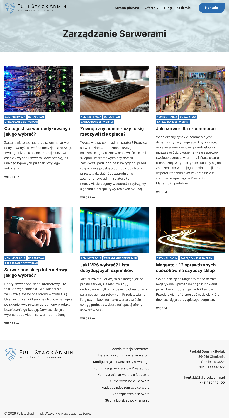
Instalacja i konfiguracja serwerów (123, 355)
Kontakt (211, 8)
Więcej (11, 176)
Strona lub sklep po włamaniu (127, 400)
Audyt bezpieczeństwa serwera (125, 387)
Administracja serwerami (130, 349)
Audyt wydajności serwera (129, 381)
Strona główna (127, 8)
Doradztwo (36, 117)
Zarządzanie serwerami (21, 121)
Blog (168, 8)
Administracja (15, 117)
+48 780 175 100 (212, 382)
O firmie (184, 8)
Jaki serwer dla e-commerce (186, 128)
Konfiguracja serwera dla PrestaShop (121, 368)
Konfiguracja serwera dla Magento (123, 374)
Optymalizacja (167, 258)
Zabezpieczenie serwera (131, 394)
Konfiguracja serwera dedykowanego (121, 362)
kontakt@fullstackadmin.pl (204, 377)
